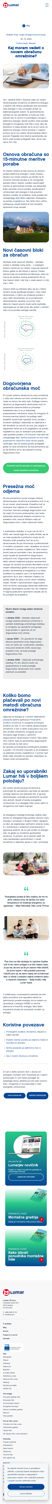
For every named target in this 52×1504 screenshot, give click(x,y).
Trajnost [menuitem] (6, 1463)
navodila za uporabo (16, 1043)
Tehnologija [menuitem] (7, 1393)
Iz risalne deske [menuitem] (9, 1373)
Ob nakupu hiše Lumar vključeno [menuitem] (15, 1434)
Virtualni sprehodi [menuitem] (9, 1442)
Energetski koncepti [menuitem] (10, 1406)
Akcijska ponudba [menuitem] (9, 1385)
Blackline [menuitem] (6, 1369)
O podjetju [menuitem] (7, 1323)
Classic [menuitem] (5, 1360)
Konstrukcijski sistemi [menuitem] (11, 1403)
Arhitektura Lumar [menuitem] (9, 1376)
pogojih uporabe (15, 1481)
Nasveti (32, 43)
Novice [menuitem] (5, 1331)
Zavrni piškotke (26, 1494)
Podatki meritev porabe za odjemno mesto (26, 1040)
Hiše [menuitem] (4, 1354)
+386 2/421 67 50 (11, 1312)
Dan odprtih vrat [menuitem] (9, 1458)
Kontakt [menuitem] (6, 1338)
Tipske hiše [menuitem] (7, 1430)
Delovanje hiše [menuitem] (8, 1400)
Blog (28, 25)
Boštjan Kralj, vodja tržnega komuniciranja (26, 35)
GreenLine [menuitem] (7, 1366)
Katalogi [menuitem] (6, 1382)
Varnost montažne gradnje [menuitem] (13, 1409)
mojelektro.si (19, 201)
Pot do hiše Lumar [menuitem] (10, 1421)
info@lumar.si (10, 1314)
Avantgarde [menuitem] (7, 1357)
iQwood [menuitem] (6, 1412)
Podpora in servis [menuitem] (10, 1335)
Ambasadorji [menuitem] (7, 1445)
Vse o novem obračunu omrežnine (22, 1056)
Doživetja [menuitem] (6, 1439)
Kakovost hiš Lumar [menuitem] (10, 1379)
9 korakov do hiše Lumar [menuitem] (12, 1424)
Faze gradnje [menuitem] (8, 1416)
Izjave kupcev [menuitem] (8, 1448)
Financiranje (22, 43)
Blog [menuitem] (4, 1327)
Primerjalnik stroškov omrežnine (21, 1032)
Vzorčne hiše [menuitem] (8, 1454)
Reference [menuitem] (7, 1451)
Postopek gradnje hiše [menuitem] (11, 1397)
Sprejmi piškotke (26, 1487)
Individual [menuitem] (6, 1363)
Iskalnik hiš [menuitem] (7, 1388)
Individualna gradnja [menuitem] (10, 1427)
